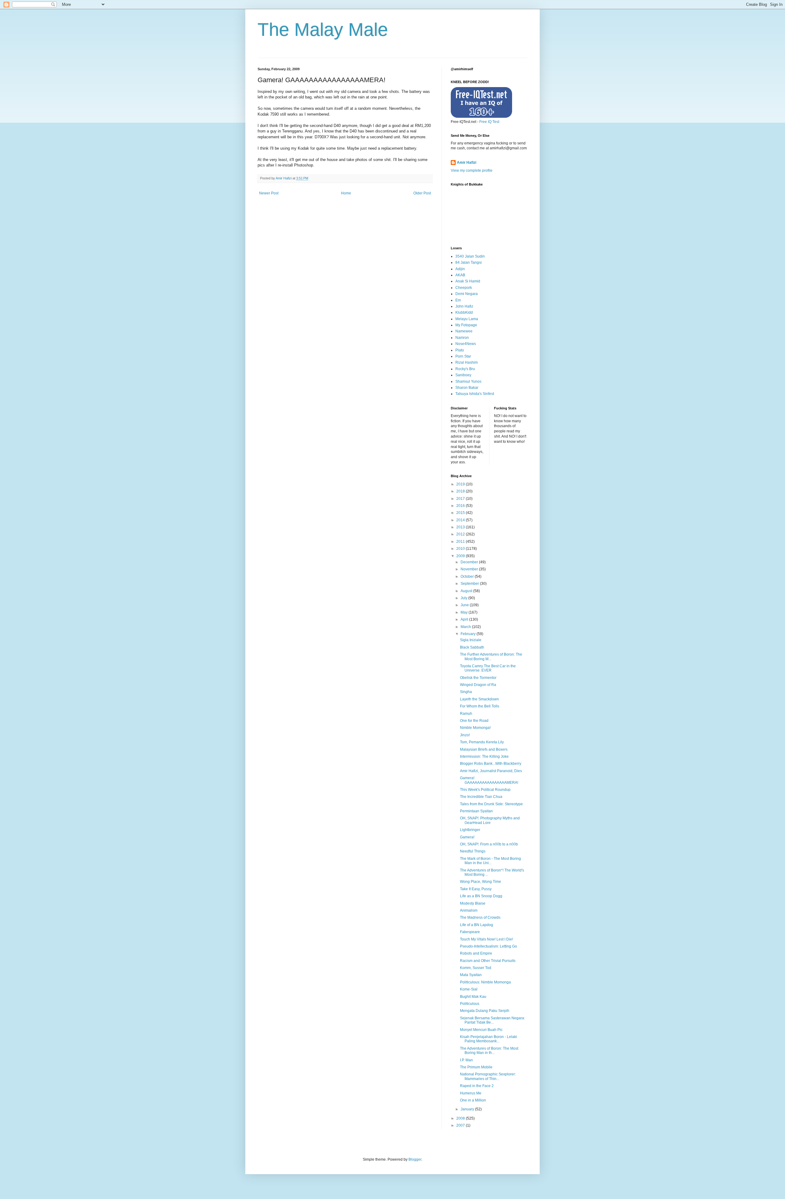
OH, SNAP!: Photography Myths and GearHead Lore (490, 820)
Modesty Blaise (472, 903)
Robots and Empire (476, 953)
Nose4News (465, 344)
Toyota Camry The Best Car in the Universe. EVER (488, 668)
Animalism (468, 910)
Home (346, 193)
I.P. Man (466, 1060)
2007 (461, 1125)
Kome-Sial (468, 989)
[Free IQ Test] (481, 116)
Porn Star (463, 356)
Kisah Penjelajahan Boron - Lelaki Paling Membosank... (488, 1039)
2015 (461, 513)
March (466, 627)
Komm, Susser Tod (475, 968)
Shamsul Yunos (468, 381)
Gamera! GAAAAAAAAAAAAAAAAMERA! (489, 780)
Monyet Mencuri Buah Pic (481, 1030)
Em (458, 300)
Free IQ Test (489, 122)
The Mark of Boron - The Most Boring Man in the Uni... (490, 860)
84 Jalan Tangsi (468, 262)
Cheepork (463, 287)
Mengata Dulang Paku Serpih (484, 1011)
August (467, 591)
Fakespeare (470, 932)
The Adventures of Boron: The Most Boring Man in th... (489, 1050)
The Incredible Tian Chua (481, 797)
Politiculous (469, 1004)
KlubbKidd (464, 312)
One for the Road (474, 720)
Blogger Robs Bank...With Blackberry (490, 763)
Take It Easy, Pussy (476, 889)
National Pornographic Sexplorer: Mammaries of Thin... (488, 1076)
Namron (462, 337)
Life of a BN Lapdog (476, 925)
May (465, 612)
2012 (461, 534)
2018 (461, 491)
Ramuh (466, 713)
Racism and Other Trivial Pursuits (487, 961)
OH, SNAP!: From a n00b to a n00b (489, 844)
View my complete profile (471, 170)
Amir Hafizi (466, 162)
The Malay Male (323, 29)
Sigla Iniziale (470, 640)
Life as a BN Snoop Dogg (481, 896)
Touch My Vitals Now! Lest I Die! (486, 939)
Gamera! (467, 837)
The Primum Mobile (476, 1067)
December (470, 562)
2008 (461, 1118)
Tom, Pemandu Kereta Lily (482, 742)
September (470, 583)
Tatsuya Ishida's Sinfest (474, 394)
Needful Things (472, 851)
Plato (459, 350)
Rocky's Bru (465, 369)
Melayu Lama (466, 319)
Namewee (464, 331)
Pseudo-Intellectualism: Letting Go (488, 946)
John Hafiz (464, 306)
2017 (461, 498)
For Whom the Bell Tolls (479, 706)
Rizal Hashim (466, 362)
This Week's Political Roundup (485, 789)
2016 (461, 506)
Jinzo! (465, 735)
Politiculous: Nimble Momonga (485, 982)
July (464, 598)
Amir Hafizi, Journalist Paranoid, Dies (491, 771)
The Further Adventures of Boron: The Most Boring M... (491, 656)
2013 (461, 527)
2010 (461, 548)
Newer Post (268, 193)
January (468, 1109)
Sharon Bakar (466, 387)
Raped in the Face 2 (477, 1086)
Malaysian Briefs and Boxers (483, 749)
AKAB (460, 275)
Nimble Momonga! (475, 728)
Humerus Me (470, 1093)
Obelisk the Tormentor (478, 678)
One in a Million (473, 1100)
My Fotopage (466, 325)
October (468, 576)
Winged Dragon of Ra (478, 685)
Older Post (422, 193)
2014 (461, 520)
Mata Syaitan (471, 975)
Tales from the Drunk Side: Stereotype (491, 804)
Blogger (414, 1159)
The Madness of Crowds (480, 917)
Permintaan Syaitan (476, 811)
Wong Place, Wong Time (480, 881)
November (470, 569)
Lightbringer (470, 830)
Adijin (460, 269)
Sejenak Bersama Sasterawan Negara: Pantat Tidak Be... (492, 1020)
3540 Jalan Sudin (470, 256)
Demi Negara (466, 294)
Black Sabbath (472, 647)
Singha (466, 692)
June (465, 605)
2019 (461, 484)
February (469, 634)
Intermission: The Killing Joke (484, 756)
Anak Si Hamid (467, 281)
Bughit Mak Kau (473, 996)
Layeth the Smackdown (479, 699)
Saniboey (463, 375)
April (465, 619)
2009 (461, 556)
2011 (461, 541)
